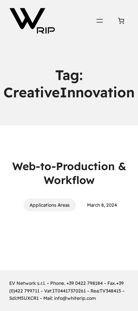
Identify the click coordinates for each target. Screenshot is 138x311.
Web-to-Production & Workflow (69, 173)
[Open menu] (99, 20)
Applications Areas (50, 205)
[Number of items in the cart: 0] (121, 20)
